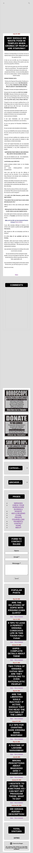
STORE (18, 515)
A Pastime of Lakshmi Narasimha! (16, 748)
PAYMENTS (18, 521)
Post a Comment (19, 616)
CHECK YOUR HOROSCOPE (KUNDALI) (18, 507)
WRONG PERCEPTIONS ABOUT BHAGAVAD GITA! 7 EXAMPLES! (16, 767)
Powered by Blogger (18, 843)
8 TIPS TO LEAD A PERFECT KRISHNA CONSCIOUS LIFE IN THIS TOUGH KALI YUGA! (16, 630)
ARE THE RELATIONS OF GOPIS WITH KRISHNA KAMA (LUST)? (16, 607)
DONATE (18, 511)
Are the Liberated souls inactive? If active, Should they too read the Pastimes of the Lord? (16, 704)
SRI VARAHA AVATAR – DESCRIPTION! (16, 811)
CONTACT (18, 523)
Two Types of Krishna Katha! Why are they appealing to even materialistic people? (16, 675)
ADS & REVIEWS (18, 513)
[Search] (29, 2)
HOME (18, 525)
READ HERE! (18, 222)
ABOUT (18, 527)
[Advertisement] (16, 16)
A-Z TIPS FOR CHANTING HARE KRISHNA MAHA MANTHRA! (16, 730)
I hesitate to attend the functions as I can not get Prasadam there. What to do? (16, 791)
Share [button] (16, 274)
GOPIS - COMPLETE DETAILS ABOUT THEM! (16, 652)
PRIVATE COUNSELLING (18, 518)
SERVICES (18, 503)
